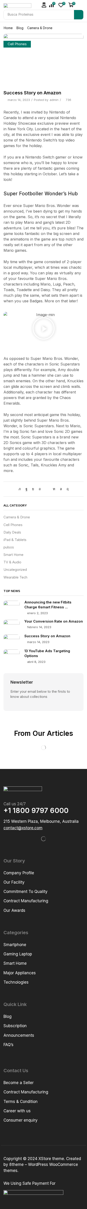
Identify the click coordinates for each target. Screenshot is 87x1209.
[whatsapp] (61, 489)
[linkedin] (54, 489)
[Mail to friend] (47, 489)
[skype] (66, 489)
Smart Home (13, 555)
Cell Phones (17, 44)
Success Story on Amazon (47, 636)
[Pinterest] (39, 489)
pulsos (8, 547)
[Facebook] (26, 489)
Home (8, 28)
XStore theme (51, 1158)
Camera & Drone (39, 28)
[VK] (33, 489)
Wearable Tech (15, 577)
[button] (44, 5)
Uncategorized (15, 570)
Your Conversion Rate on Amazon (53, 621)
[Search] (78, 14)
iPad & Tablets (14, 540)
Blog (19, 28)
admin (54, 100)
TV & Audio (12, 562)
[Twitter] (21, 489)
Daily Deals (12, 532)
